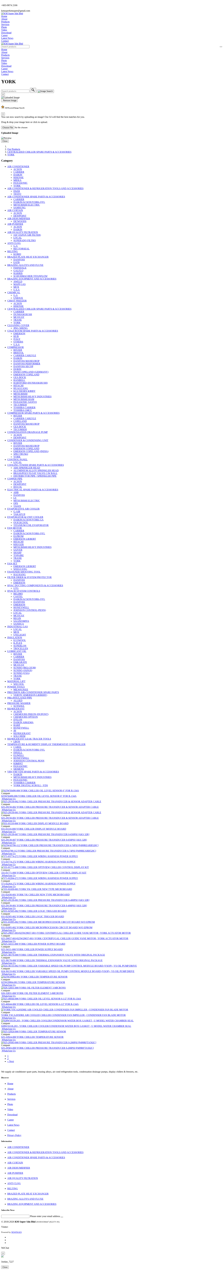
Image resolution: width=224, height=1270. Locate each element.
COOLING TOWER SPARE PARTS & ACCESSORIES (35, 465)
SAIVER (17, 550)
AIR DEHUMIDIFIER (18, 218)
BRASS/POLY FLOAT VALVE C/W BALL (35, 473)
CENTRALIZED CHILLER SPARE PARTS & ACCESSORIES (39, 152)
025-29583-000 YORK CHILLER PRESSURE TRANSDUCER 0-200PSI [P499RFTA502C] (47, 1048)
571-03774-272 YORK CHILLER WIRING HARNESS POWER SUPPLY (38, 861)
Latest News (7, 38)
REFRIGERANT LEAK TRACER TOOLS (29, 739)
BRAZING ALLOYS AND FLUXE (25, 265)
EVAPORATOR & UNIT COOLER (25, 517)
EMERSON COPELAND (26, 374)
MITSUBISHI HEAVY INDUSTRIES (32, 396)
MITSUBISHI (20, 394)
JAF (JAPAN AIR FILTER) (27, 235)
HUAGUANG (20, 388)
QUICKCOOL (20, 522)
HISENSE (18, 177)
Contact (5, 41)
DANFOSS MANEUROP (26, 361)
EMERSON (19, 333)
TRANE (17, 320)
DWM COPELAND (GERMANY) (30, 372)
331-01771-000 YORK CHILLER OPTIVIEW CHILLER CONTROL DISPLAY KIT (43, 872)
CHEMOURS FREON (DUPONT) (30, 714)
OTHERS (18, 341)
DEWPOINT (19, 216)
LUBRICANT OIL (16, 651)
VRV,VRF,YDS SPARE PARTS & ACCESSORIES (33, 771)
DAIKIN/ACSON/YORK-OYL (29, 202)
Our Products (13, 149)
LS (14, 498)
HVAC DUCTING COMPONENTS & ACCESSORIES (35, 585)
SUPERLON (19, 645)
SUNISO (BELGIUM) (24, 667)
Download (6, 32)
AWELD (17, 281)
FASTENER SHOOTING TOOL (24, 571)
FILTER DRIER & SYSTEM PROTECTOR (29, 577)
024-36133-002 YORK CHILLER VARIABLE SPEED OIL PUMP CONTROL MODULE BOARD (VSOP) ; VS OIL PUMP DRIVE (67, 971)
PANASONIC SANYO (25, 402)
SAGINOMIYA (21, 621)
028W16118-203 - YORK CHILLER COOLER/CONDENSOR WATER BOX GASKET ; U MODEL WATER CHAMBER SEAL (66, 1026)
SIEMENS (18, 769)
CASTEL (18, 596)
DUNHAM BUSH (22, 314)
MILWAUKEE (20, 689)
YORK (10, 154)
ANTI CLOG (14, 243)
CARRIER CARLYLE (24, 355)
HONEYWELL (21, 607)
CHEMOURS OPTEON (25, 717)
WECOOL (18, 684)
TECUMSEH (20, 404)
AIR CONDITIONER (18, 166)
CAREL (17, 747)
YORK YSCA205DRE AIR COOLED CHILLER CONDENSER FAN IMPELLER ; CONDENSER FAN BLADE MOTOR (63, 1015)
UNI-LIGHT (19, 634)
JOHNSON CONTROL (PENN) (29, 610)
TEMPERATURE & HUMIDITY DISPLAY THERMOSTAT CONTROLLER (46, 744)
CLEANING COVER (18, 325)
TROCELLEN (20, 648)
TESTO (17, 194)
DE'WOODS (19, 221)
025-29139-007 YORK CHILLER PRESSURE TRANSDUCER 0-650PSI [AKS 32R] (44, 840)
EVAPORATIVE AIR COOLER (23, 509)
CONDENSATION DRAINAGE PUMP (27, 432)
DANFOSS (19, 259)
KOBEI (17, 254)
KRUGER (18, 544)
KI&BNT (18, 763)
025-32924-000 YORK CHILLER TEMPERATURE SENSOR (32, 1037)
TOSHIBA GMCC (22, 410)
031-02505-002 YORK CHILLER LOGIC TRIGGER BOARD (32, 916)
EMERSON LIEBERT (24, 539)
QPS (15, 503)
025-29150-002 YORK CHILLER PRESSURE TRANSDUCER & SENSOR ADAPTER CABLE (50, 807)
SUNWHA (18, 706)
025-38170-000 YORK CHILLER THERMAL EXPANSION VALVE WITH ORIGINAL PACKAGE (52, 960)
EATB (16, 262)
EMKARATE (20, 662)
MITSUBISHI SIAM (23, 399)
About (4, 19)
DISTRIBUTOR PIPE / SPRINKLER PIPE (35, 476)
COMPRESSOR (15, 347)
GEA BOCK (19, 377)
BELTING (12, 251)
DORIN (17, 369)
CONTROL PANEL (17, 459)
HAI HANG (19, 574)
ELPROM (18, 536)
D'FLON (17, 719)
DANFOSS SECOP (23, 366)
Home (4, 16)
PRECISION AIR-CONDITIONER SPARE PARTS (33, 692)
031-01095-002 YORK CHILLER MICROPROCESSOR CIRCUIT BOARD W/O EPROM (46, 927)
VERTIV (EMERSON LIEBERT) (30, 695)
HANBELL (19, 380)
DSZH (16, 191)
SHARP (17, 552)
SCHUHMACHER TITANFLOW (30, 276)
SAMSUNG (19, 207)
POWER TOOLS (16, 687)
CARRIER (18, 172)
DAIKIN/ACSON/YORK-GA (28, 519)
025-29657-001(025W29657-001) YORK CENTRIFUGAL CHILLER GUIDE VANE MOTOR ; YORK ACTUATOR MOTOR (64, 938)
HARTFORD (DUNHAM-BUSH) (30, 383)
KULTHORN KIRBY (24, 391)
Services (5, 24)
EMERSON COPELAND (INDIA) (30, 451)
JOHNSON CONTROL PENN (28, 760)
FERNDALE (20, 268)
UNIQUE (18, 298)
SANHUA (18, 624)
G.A (15, 246)
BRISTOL (18, 352)
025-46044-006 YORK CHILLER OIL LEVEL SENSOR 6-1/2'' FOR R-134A (40, 1004)
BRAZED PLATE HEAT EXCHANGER (28, 257)
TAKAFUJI (19, 514)
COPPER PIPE (14, 478)
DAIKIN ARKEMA (23, 722)
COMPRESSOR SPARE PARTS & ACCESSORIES (33, 413)
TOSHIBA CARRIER (24, 407)
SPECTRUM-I (20, 454)
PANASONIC (20, 183)
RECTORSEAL (21, 248)
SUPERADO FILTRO (24, 240)
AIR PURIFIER (15, 224)
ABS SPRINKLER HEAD (26, 467)
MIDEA (17, 180)
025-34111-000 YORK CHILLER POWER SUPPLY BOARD (32, 949)
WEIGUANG (20, 569)
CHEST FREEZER (17, 300)
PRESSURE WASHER (18, 703)
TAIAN (17, 506)
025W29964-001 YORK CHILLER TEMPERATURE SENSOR (33, 982)
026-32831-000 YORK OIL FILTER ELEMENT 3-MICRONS (32, 993)
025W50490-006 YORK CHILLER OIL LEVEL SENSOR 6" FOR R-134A (38, 796)
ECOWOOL (19, 640)
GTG (16, 588)
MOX (16, 287)
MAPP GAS (19, 284)
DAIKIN (17, 174)
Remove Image (9, 100)
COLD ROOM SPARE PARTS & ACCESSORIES (32, 331)
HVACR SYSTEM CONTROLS (23, 591)
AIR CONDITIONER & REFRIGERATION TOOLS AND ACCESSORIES (45, 188)
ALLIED (17, 700)
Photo (4, 27)
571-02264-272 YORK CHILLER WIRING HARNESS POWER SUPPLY (38, 883)
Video (4, 30)
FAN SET (12, 563)
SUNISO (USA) (21, 673)
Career (4, 35)
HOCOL (17, 487)
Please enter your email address (45, 1216)
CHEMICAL (13, 292)
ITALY (16, 339)
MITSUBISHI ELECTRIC (26, 205)
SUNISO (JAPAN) (22, 670)
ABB (16, 492)
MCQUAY (18, 317)
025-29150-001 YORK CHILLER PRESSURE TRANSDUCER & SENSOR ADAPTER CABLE (50, 818)
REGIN (17, 618)
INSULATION (14, 637)
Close (4, 141)
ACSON (17, 169)
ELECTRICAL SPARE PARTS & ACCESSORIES (32, 489)
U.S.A (16, 289)
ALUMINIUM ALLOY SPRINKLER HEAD (36, 470)
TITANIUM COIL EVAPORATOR (31, 525)
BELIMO (18, 593)
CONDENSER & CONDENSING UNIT (27, 440)
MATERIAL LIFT (16, 681)
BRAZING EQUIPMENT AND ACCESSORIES (31, 278)
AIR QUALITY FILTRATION (22, 232)
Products (5, 21)
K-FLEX (17, 643)
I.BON (16, 741)
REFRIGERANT (16, 708)
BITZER (17, 350)
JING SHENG (20, 328)
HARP (16, 725)
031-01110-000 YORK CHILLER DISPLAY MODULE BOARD (33, 829)
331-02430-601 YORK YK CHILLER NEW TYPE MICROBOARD (35, 894)
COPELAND (20, 421)
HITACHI (18, 385)
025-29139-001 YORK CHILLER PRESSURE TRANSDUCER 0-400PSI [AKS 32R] (44, 905)
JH (14, 730)
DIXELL (17, 752)
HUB (16, 336)
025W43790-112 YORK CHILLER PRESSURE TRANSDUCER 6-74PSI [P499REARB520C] (48, 851)
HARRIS (18, 273)
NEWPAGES (16, 1232)
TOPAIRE (18, 555)
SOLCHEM (19, 736)
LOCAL (17, 237)
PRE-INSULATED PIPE (19, 697)
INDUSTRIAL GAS (17, 626)
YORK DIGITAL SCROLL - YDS (30, 785)
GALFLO (18, 270)
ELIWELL (18, 755)
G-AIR (16, 511)
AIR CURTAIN (15, 210)
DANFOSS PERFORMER (26, 363)
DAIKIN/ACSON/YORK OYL (29, 749)
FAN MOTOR (14, 528)
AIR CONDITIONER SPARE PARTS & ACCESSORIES (36, 196)
